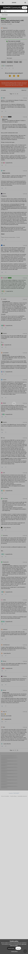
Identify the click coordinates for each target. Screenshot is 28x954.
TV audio (16, 62)
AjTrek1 (4, 193)
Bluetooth (4, 62)
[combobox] (14, 11)
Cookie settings (13, 796)
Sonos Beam (10, 62)
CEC (20, 62)
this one (6, 255)
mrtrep (4, 599)
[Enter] (2, 11)
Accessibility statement (22, 796)
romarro (4, 379)
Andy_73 (5, 711)
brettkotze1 (5, 629)
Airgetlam (5, 333)
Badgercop (5, 28)
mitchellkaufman (6, 644)
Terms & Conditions (5, 796)
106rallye (5, 676)
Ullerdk (4, 403)
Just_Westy (5, 498)
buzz (4, 437)
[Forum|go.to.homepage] (11, 8)
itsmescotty (5, 535)
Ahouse (4, 661)
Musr (4, 727)
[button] (1, 7)
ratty (4, 245)
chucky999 (5, 277)
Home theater (5, 14)
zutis (4, 472)
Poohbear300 (6, 562)
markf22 (4, 299)
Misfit (4, 98)
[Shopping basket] (25, 2)
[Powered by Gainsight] (14, 793)
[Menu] (2, 2)
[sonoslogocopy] (14, 2)
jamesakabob (5, 352)
